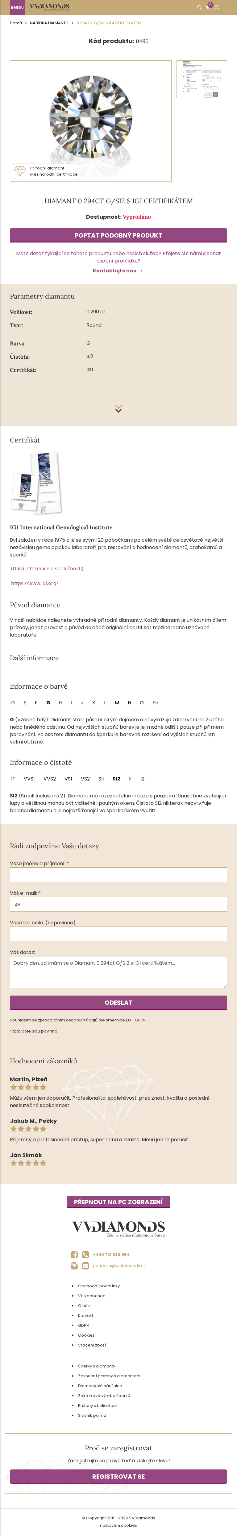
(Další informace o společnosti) (47, 568)
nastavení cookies (118, 1525)
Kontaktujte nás (114, 270)
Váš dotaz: (22, 952)
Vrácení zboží (92, 1345)
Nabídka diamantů (49, 23)
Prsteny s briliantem (97, 1405)
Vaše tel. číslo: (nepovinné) (43, 922)
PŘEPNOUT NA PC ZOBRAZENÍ (118, 1202)
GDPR (140, 1020)
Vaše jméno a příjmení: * (39, 863)
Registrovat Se (118, 1476)
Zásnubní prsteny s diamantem (109, 1376)
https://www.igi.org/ (34, 583)
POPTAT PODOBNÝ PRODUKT (118, 235)
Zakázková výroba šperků (104, 1396)
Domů (16, 23)
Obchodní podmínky (99, 1286)
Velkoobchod (92, 1296)
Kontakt (85, 1315)
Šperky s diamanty (96, 1366)
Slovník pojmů (92, 1415)
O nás (84, 1306)
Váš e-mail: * (25, 893)
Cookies (86, 1335)
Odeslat (119, 1002)
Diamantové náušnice (100, 1386)
